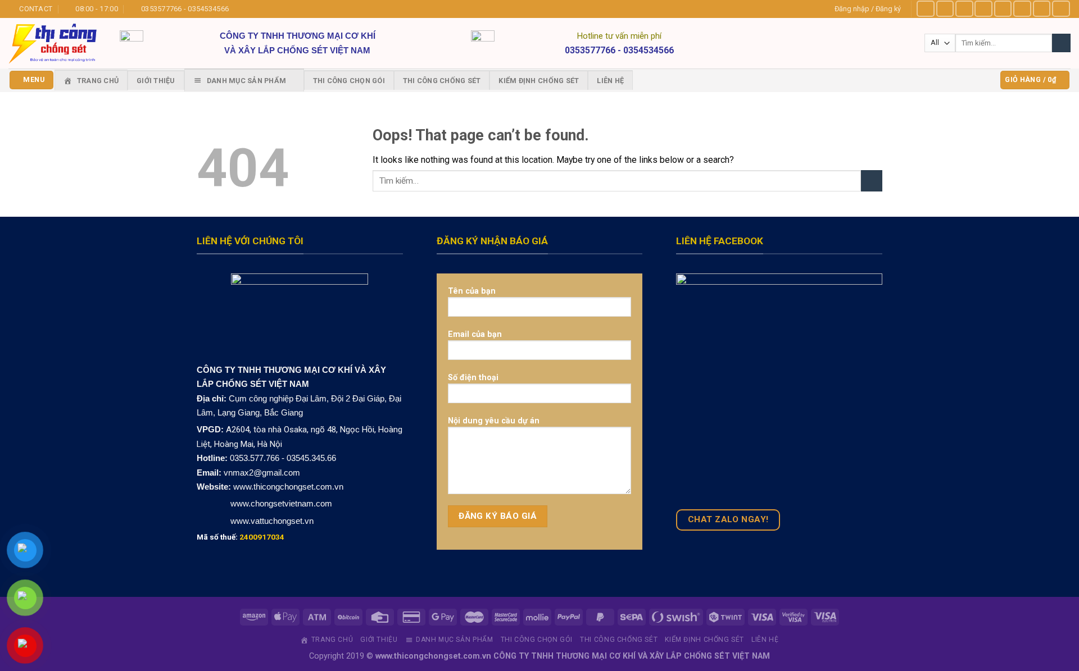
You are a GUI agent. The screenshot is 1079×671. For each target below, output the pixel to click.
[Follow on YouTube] (1061, 9)
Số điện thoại (473, 377)
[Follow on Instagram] (945, 9)
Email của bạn (475, 334)
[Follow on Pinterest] (1042, 9)
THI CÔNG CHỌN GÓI (349, 80)
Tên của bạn (472, 290)
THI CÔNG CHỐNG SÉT (442, 80)
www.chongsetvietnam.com (280, 503)
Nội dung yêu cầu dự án (494, 420)
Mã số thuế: (240, 536)
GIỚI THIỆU (156, 80)
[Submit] (871, 181)
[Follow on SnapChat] (983, 9)
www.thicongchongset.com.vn (288, 486)
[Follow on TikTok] (964, 9)
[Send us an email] (1022, 9)
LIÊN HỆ (610, 80)
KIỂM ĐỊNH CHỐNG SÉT (538, 80)
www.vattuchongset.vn (272, 521)
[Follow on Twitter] (1003, 9)
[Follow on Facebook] (926, 9)
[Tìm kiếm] (1061, 43)
